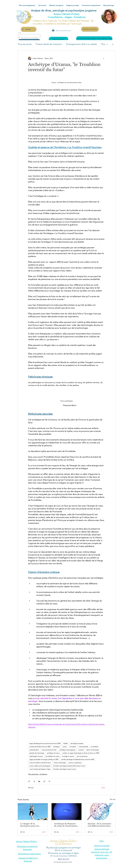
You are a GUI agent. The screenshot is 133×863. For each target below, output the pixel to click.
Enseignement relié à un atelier (81, 44)
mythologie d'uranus (36, 756)
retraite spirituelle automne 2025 (39, 747)
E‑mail (19, 32)
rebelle (65, 743)
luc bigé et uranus (68, 756)
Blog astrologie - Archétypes (37, 774)
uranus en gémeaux (74, 763)
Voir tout (112, 799)
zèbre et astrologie (92, 750)
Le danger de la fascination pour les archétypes (29, 825)
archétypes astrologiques (67, 750)
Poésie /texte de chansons (49, 44)
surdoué (81, 750)
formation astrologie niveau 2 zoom (64, 769)
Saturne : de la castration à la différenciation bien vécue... (99, 825)
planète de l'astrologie (36, 753)
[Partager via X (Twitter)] (34, 781)
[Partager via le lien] (44, 781)
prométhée (94, 747)
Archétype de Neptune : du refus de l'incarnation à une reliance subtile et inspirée (66, 825)
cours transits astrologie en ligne (40, 769)
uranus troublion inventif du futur (40, 763)
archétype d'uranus (53, 753)
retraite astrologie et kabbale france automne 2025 (77, 759)
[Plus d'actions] (103, 58)
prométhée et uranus (52, 756)
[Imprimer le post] (49, 781)
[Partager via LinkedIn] (39, 781)
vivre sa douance (82, 756)
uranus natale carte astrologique (39, 766)
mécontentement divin (49, 750)
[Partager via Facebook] (29, 781)
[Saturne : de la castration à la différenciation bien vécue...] (100, 811)
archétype (56, 747)
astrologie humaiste (76, 743)
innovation (73, 747)
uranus (64, 747)
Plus (103, 44)
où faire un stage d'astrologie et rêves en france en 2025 (80, 753)
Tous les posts (25, 44)
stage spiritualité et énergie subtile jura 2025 (43, 759)
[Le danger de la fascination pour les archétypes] (33, 811)
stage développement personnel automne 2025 (44, 743)
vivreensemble (83, 747)
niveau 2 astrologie (60, 763)
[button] (113, 44)
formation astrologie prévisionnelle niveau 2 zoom (69, 766)
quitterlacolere (34, 750)
